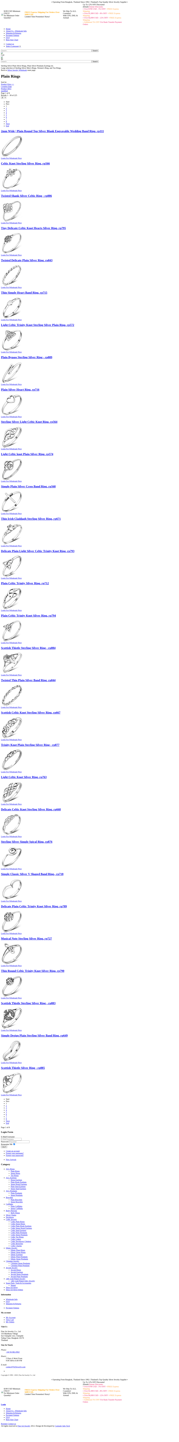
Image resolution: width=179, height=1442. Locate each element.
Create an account (13, 1151)
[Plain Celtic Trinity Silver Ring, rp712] (12, 609)
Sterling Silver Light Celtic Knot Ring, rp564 (29, 421)
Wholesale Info (12, 1299)
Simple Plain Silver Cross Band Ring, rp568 (28, 486)
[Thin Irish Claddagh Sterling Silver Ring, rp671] (12, 544)
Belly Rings (15, 1213)
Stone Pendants (17, 1195)
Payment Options (12, 35)
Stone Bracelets (17, 1202)
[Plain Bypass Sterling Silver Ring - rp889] (12, 383)
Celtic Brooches (17, 1244)
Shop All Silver (12, 1287)
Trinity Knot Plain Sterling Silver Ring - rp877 (30, 744)
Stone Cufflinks (17, 1208)
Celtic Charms (16, 1246)
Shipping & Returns (13, 33)
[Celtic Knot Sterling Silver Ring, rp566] (12, 189)
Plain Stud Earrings (18, 1187)
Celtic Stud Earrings (18, 1230)
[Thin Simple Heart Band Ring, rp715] (12, 318)
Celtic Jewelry (11, 1219)
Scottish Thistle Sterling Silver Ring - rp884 (28, 647)
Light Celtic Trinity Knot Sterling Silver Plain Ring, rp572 (37, 325)
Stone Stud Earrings (18, 1189)
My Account (10, 1317)
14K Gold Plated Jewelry (15, 1279)
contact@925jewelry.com (15, 1367)
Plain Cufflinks (16, 1206)
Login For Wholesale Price (11, 158)
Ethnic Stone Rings (18, 1252)
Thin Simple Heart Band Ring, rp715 (24, 292)
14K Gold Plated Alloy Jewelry (23, 1281)
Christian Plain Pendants (20, 1266)
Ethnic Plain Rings (18, 1250)
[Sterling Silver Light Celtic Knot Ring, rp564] (12, 447)
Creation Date (6, 86)
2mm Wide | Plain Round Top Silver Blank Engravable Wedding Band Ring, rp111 (52, 131)
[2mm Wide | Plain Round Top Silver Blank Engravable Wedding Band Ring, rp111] (12, 157)
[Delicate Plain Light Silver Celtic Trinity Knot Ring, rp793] (12, 576)
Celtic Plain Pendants (19, 1233)
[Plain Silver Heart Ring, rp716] (12, 415)
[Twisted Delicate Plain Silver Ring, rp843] (12, 286)
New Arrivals (11, 1160)
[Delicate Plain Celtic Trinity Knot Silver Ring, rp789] (12, 932)
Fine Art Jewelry (24, 1426)
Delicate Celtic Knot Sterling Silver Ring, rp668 (31, 809)
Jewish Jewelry (12, 1268)
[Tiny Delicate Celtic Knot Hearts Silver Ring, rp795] (12, 253)
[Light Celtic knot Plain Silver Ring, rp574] (12, 479)
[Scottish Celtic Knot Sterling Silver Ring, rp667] (12, 738)
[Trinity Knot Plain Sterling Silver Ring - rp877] (12, 770)
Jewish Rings (16, 1270)
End (7, 126)
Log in (4, 1147)
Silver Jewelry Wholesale (17, 70)
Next (8, 124)
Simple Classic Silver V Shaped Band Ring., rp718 (32, 874)
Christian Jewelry (12, 1261)
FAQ (8, 38)
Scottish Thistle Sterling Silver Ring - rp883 (28, 1003)
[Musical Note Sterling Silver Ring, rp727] (12, 964)
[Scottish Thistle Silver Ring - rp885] (12, 1093)
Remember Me (6, 1144)
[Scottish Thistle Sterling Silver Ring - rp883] (12, 1029)
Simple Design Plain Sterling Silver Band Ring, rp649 (34, 1035)
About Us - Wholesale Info (16, 31)
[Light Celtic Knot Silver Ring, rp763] (12, 802)
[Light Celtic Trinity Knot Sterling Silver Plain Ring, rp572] (12, 350)
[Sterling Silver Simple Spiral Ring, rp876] (12, 867)
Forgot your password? (15, 1155)
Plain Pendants (16, 1193)
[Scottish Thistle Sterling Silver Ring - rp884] (12, 673)
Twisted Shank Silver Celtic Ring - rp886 (26, 195)
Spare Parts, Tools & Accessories (18, 1283)
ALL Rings (10, 1169)
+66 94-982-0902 (13, 1352)
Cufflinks (9, 1204)
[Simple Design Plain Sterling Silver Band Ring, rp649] (12, 1061)
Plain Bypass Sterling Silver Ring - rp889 (26, 357)
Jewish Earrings (17, 1272)
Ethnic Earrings (17, 1255)
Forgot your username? (15, 1153)
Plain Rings (15, 1171)
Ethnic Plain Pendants (19, 1257)
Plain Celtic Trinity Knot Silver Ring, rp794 (28, 615)
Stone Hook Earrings (19, 1184)
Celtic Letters (16, 1239)
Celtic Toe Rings (17, 1237)
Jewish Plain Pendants (19, 1277)
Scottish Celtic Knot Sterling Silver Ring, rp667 (30, 712)
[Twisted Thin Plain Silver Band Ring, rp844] (12, 706)
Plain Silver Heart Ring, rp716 (20, 389)
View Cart (10, 1320)
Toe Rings (15, 1176)
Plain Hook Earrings (18, 1182)
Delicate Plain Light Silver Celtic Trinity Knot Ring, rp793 (37, 551)
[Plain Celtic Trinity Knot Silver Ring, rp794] (12, 641)
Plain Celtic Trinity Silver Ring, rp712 (25, 583)
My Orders (10, 1322)
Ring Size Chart (12, 40)
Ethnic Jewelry (11, 1248)
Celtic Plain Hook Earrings (21, 1226)
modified (4, 91)
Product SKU (6, 89)
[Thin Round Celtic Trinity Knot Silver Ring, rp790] (12, 996)
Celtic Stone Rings (18, 1224)
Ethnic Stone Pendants (19, 1259)
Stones (13, 1285)
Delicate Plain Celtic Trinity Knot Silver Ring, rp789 (34, 906)
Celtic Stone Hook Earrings (21, 1228)
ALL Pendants (11, 1191)
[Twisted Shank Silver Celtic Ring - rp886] (12, 221)
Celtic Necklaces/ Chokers (21, 1241)
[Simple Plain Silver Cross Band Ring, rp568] (12, 512)
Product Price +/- (7, 84)
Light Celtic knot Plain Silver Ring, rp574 (27, 454)
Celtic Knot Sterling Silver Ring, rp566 (25, 163)
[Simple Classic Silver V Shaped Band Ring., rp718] (12, 899)
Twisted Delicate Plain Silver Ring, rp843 (26, 260)
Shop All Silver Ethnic (14, 1290)
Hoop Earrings (16, 1180)
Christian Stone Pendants (20, 1263)
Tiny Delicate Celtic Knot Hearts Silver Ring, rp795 (33, 228)
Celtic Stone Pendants (19, 1235)
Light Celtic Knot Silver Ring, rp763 (24, 777)
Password (5, 1142)
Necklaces (10, 1217)
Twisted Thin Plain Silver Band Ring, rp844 (28, 680)
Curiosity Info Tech (62, 1426)
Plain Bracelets (16, 1200)
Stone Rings (15, 1173)
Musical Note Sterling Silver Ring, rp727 (26, 938)
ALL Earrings (11, 1178)
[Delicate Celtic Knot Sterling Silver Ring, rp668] (12, 835)
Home (8, 29)
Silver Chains (11, 1215)
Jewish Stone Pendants (19, 1274)
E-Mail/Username (8, 1137)
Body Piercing (11, 1211)
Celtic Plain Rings (18, 1222)
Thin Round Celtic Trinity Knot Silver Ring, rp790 (32, 970)
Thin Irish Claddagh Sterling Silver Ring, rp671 (31, 518)
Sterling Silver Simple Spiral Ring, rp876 (26, 841)
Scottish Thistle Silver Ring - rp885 (23, 1067)
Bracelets (9, 1197)
